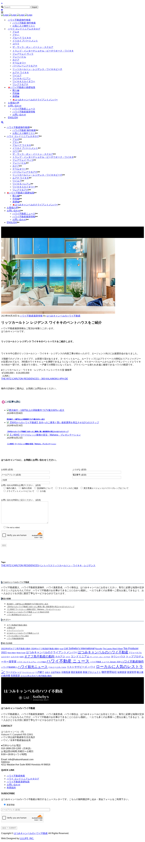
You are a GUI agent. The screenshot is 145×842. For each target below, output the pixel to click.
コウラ (67, 657)
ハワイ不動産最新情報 (31, 316)
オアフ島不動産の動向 (39, 656)
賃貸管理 (131, 672)
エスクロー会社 (17, 657)
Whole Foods (20, 653)
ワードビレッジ (14, 672)
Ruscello (98, 649)
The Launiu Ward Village (113, 649)
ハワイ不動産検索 (16, 776)
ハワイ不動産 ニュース (67, 661)
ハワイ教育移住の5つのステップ (19, 615)
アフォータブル (135, 653)
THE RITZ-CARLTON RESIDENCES (20, 565)
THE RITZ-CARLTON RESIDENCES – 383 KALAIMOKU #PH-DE (34, 378)
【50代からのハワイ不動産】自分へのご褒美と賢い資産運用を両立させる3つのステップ (38, 431)
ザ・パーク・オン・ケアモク (100, 657)
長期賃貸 (15, 675)
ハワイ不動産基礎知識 (18, 782)
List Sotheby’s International (79, 648)
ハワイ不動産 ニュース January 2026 (105, 662)
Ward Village (11, 653)
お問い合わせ (13, 784)
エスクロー (5, 657)
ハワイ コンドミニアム (26, 662)
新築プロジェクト (92, 672)
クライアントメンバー (15, 630)
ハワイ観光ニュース (33, 667)
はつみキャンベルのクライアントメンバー (51, 652)
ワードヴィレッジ (28, 672)
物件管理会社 (109, 672)
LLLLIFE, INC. (27, 838)
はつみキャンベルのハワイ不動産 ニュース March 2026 (28, 612)
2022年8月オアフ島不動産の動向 (16, 648)
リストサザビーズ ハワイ (81, 667)
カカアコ (60, 656)
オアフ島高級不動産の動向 (17, 625)
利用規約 (11, 787)
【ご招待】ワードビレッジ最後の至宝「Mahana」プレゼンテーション (31, 444)
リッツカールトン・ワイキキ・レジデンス (73, 565)
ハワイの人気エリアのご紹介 (18, 636)
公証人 (47, 672)
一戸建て (39, 672)
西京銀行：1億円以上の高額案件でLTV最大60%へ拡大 (26, 419)
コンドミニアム (80, 656)
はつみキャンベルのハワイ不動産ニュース (23, 633)
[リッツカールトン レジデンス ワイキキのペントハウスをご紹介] (58, 313)
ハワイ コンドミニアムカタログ (23, 779)
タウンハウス (118, 656)
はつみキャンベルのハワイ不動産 (103, 652)
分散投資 (65, 672)
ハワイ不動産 (41, 662)
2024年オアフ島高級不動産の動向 (45, 649)
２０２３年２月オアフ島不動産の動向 (36, 676)
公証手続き (56, 672)
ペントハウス (45, 565)
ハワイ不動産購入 (9, 667)
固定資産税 (76, 672)
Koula (61, 649)
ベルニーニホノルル (57, 667)
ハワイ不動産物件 (132, 661)
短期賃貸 (121, 672)
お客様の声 (11, 628)
